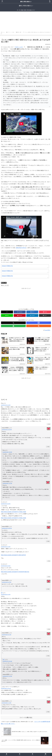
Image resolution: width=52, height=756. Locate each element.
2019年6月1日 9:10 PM (5, 405)
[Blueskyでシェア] (31, 489)
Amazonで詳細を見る (7, 265)
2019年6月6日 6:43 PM (6, 582)
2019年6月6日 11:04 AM (6, 688)
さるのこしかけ (19, 47)
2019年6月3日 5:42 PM (5, 594)
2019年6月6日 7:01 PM (7, 483)
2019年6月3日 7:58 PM (7, 452)
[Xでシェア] (8, 489)
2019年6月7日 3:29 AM (7, 661)
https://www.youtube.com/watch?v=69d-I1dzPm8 (13, 555)
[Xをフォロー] (13, 323)
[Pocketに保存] (31, 492)
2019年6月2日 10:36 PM (7, 528)
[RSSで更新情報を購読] (38, 326)
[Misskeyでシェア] (43, 489)
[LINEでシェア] (43, 492)
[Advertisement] (26, 22)
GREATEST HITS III (21, 247)
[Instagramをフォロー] (38, 323)
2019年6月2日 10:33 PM (7, 429)
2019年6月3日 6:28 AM (5, 565)
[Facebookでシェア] (8, 492)
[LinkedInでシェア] (26, 496)
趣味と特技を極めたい (26, 1)
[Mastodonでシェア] (20, 489)
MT (2, 592)
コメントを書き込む (26, 717)
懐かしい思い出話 (5, 285)
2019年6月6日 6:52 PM (6, 634)
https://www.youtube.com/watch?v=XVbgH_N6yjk (13, 511)
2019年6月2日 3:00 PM (5, 503)
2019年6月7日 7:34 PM (7, 676)
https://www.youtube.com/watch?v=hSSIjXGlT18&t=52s (15, 571)
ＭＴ (4, 659)
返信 (49, 424)
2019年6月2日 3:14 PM (5, 546)
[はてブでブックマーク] (20, 492)
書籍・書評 (4, 282)
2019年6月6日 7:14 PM (6, 702)
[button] (45, 315)
